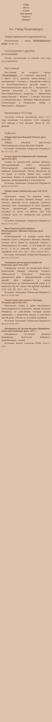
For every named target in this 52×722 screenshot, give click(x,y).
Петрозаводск (10, 75)
